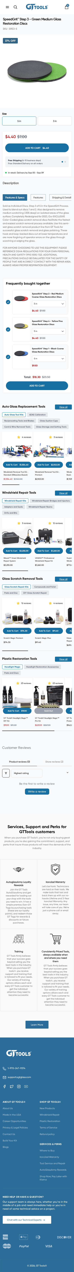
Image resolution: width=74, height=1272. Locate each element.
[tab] (15, 197)
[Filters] (6, 773)
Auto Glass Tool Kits (13, 414)
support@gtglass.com (19, 1077)
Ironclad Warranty (49, 1156)
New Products (47, 1108)
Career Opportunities (14, 1121)
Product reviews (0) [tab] (19, 761)
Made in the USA (12, 1114)
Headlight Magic (12, 667)
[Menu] (7, 7)
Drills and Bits (10, 513)
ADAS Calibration (37, 414)
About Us (8, 1108)
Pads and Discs (11, 673)
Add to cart (37, 385)
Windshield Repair (49, 1114)
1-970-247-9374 (16, 1068)
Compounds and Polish (45, 587)
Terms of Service (48, 1127)
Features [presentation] (38, 197)
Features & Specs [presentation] (14, 197)
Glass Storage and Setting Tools (51, 427)
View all (63, 407)
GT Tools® (41, 1265)
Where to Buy (47, 1150)
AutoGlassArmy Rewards (53, 1169)
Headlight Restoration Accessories (42, 667)
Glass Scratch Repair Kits (16, 587)
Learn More (37, 1024)
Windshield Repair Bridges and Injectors (51, 500)
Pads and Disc (11, 593)
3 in (55, 121)
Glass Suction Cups (49, 420)
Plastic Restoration (50, 1121)
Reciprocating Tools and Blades (19, 420)
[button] (19, 437)
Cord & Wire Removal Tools (17, 427)
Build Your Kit (10, 1140)
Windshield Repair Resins (40, 507)
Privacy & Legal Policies (15, 1127)
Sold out (48, 711)
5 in (19, 121)
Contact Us (9, 1134)
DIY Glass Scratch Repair (35, 593)
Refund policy (47, 1134)
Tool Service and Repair (52, 1163)
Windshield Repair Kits (15, 500)
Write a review (37, 791)
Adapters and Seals (13, 507)
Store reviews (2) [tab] (54, 761)
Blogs (6, 1146)
